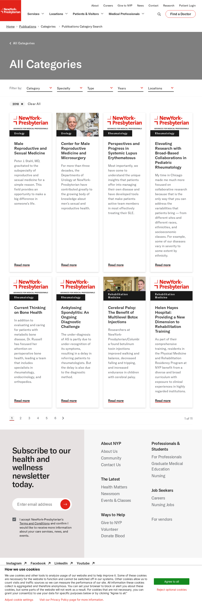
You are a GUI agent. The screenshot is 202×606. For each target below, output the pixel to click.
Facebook (41, 564)
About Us (109, 451)
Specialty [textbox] (63, 88)
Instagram (16, 564)
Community (111, 457)
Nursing (158, 475)
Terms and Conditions (35, 523)
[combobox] (39, 88)
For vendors (162, 519)
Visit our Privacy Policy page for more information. (71, 599)
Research (168, 5)
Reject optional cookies (172, 589)
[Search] (159, 14)
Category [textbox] (33, 88)
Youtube (86, 564)
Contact (153, 5)
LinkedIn (64, 564)
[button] (22, 104)
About (95, 5)
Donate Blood (113, 535)
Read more (22, 265)
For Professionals (167, 456)
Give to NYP (125, 5)
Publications (27, 26)
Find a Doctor (180, 15)
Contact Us (111, 464)
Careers (108, 5)
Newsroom (110, 493)
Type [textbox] (90, 88)
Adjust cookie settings (19, 599)
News (140, 5)
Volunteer (109, 529)
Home (10, 26)
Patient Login (187, 5)
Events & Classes (116, 500)
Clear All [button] (34, 104)
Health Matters (114, 486)
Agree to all (171, 581)
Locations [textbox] (155, 88)
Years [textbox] (122, 88)
